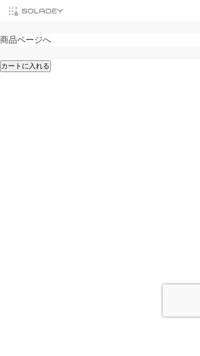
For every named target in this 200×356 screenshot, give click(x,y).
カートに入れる (25, 66)
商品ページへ (25, 39)
